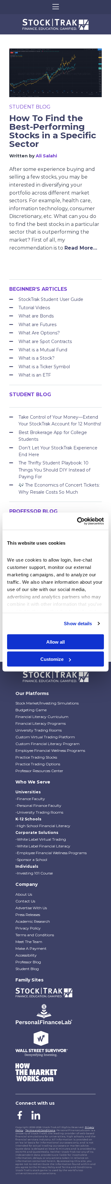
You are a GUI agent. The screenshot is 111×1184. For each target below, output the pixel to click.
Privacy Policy (28, 928)
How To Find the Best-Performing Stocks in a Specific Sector (52, 131)
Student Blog (30, 107)
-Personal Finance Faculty (38, 805)
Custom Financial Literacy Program (47, 743)
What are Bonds (36, 316)
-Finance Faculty (30, 798)
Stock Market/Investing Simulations (47, 703)
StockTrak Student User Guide (50, 299)
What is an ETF (34, 375)
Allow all (55, 641)
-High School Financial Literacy (42, 825)
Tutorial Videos (34, 307)
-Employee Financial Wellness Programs (51, 853)
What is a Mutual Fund (42, 350)
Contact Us (25, 901)
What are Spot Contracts (45, 341)
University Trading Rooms (38, 730)
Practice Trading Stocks (36, 757)
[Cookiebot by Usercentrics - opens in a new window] (78, 521)
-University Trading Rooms (39, 812)
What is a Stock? (36, 358)
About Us (23, 894)
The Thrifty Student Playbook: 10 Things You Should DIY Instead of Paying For (54, 470)
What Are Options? (39, 333)
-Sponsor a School (31, 859)
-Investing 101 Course (34, 873)
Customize (52, 659)
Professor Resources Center (39, 770)
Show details (78, 623)
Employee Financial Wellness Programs (50, 750)
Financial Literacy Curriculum (41, 716)
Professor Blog (28, 962)
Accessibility (26, 955)
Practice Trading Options (37, 764)
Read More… (80, 248)
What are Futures (37, 324)
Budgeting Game (31, 710)
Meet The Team (28, 941)
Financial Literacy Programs (40, 723)
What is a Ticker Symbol (44, 366)
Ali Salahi (46, 156)
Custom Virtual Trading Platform (45, 737)
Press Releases (27, 914)
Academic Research (32, 921)
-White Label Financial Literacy (42, 846)
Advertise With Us (31, 908)
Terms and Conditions (34, 935)
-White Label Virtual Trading (40, 839)
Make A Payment (31, 948)
